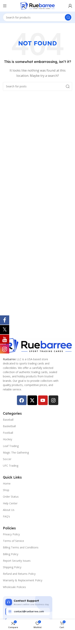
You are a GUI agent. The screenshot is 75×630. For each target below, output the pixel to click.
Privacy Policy (11, 534)
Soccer (7, 459)
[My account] (70, 6)
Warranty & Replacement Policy (22, 580)
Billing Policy (10, 554)
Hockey (7, 439)
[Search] (68, 17)
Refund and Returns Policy (19, 574)
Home (7, 483)
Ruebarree (9, 359)
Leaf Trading (11, 446)
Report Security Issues (17, 560)
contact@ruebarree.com (29, 611)
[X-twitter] (32, 400)
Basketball (9, 426)
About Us (8, 510)
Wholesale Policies (14, 587)
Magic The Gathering (16, 452)
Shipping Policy (12, 567)
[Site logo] (37, 5)
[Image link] (37, 345)
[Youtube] (43, 400)
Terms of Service (13, 541)
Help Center (10, 503)
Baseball (8, 419)
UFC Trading (10, 465)
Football (8, 432)
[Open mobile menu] (5, 6)
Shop (6, 490)
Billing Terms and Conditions (20, 547)
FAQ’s (6, 516)
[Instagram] (53, 400)
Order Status (11, 496)
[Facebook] (22, 400)
